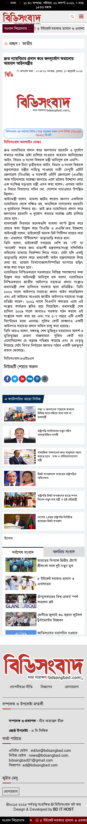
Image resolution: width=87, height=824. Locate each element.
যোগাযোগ (72, 687)
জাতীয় (27, 43)
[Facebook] (7, 378)
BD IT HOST (63, 809)
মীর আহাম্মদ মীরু (51, 721)
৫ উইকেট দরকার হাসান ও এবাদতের (55, 28)
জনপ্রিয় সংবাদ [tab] (64, 551)
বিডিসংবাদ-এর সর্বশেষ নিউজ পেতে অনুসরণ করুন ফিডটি (43, 133)
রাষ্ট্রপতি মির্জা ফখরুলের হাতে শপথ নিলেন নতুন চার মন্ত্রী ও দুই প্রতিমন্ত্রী (57, 497)
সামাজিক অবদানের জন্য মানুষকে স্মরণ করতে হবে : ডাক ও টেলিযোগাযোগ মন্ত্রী (59, 456)
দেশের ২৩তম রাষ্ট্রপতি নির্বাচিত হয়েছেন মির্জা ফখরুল (55, 519)
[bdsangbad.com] (43, 666)
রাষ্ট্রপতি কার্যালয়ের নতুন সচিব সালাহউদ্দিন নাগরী (54, 433)
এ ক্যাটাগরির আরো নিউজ (22, 399)
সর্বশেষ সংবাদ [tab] (23, 552)
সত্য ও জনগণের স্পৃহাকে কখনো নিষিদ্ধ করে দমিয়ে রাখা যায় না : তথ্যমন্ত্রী (56, 413)
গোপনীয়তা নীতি (21, 687)
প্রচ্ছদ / (14, 43)
